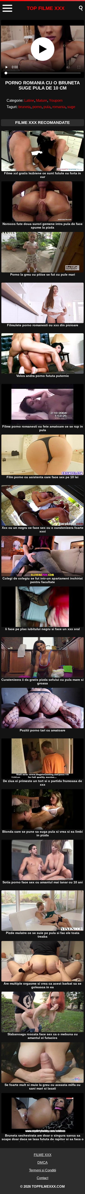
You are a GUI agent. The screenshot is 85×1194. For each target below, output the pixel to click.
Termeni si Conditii (42, 1170)
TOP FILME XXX (46, 8)
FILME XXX (42, 1155)
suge (71, 107)
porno (37, 107)
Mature (41, 100)
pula (47, 107)
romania (59, 107)
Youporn (56, 100)
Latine (29, 100)
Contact (42, 1178)
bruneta (24, 107)
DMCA (42, 1162)
